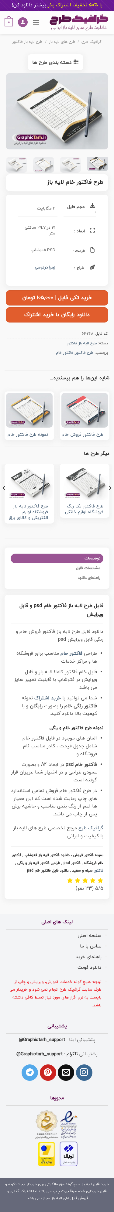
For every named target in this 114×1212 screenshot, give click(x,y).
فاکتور (98, 870)
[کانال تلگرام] (30, 1072)
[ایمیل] (66, 1072)
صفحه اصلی (90, 935)
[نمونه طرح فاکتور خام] (29, 410)
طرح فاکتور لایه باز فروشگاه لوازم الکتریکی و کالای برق (28, 512)
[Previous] (98, 113)
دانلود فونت (90, 967)
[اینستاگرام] (84, 1072)
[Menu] (36, 22)
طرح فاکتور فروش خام (82, 435)
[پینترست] (48, 1072)
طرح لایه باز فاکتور (27, 42)
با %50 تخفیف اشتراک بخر (57, 5)
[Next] (11, 113)
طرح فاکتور (84, 353)
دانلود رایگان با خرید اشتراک (56, 315)
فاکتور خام (64, 353)
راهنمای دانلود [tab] (89, 578)
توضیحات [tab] (92, 558)
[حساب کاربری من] (23, 22)
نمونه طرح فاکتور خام (28, 435)
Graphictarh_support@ (42, 1039)
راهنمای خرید (89, 957)
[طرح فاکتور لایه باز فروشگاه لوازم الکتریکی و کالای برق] (29, 482)
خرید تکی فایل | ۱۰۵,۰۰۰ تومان (57, 298)
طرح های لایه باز (62, 42)
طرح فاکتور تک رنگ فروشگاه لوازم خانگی (84, 509)
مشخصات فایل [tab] (88, 568)
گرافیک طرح (91, 42)
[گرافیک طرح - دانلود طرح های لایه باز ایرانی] (79, 22)
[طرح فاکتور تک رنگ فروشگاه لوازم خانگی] (84, 482)
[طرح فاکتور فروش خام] (84, 410)
